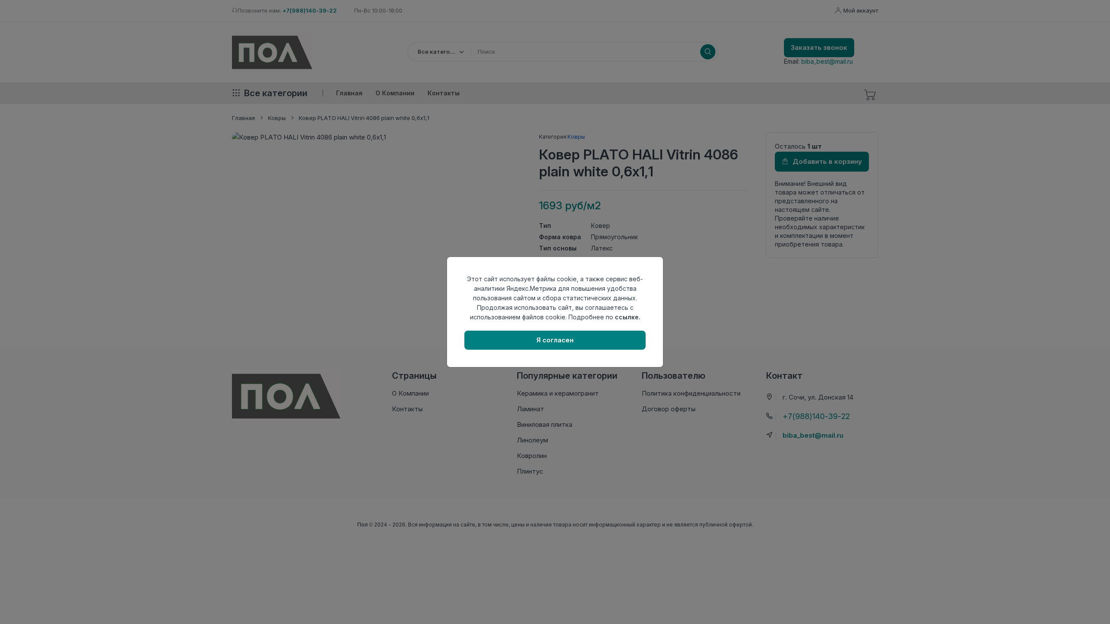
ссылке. (627, 317)
